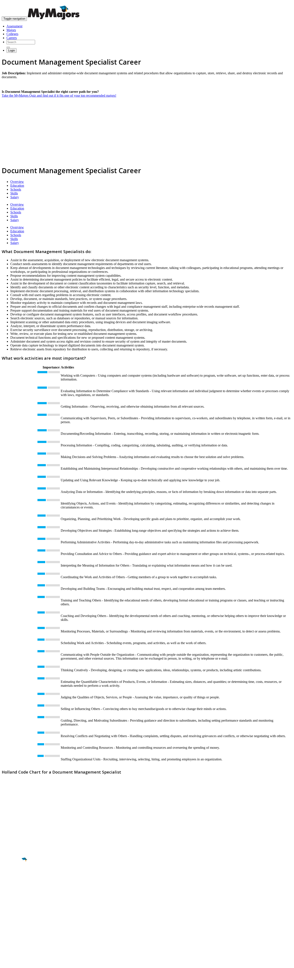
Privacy (17, 962)
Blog (5, 937)
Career (13, 892)
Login (11, 50)
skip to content (283, 3)
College (13, 883)
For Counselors (12, 921)
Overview (17, 181)
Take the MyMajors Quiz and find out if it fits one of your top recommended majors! (59, 95)
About (7, 909)
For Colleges (10, 925)
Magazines (9, 929)
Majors (11, 30)
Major (12, 874)
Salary (14, 197)
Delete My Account (15, 933)
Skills (14, 193)
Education (17, 185)
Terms (6, 962)
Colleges (12, 34)
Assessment (14, 26)
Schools (15, 189)
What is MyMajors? (15, 918)
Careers (11, 38)
